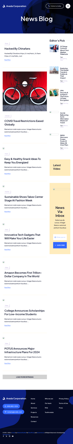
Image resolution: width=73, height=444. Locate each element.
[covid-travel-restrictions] (25, 72)
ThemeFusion (6, 434)
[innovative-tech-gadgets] (3, 224)
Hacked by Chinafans (17, 48)
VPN (61, 104)
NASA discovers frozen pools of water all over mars (64, 140)
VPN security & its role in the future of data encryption (64, 95)
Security (65, 103)
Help (61, 60)
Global (65, 81)
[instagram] (9, 436)
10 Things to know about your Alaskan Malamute (64, 50)
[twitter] (6, 436)
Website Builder (21, 432)
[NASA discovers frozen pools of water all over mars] (54, 135)
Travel (61, 127)
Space (62, 149)
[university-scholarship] (3, 300)
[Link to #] (68, 6)
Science (65, 148)
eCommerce (40, 432)
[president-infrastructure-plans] (3, 338)
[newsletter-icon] (14, 398)
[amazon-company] (3, 262)
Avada (13, 432)
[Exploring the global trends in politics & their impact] (54, 68)
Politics (62, 82)
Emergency (63, 58)
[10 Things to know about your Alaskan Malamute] (54, 46)
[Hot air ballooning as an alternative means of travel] (54, 112)
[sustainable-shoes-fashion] (3, 186)
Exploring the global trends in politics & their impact (64, 73)
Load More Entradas (24, 377)
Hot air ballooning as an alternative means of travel (64, 118)
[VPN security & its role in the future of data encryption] (54, 90)
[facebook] (3, 436)
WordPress (31, 432)
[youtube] (12, 436)
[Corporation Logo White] (14, 5)
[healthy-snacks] (3, 148)
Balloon (65, 125)
